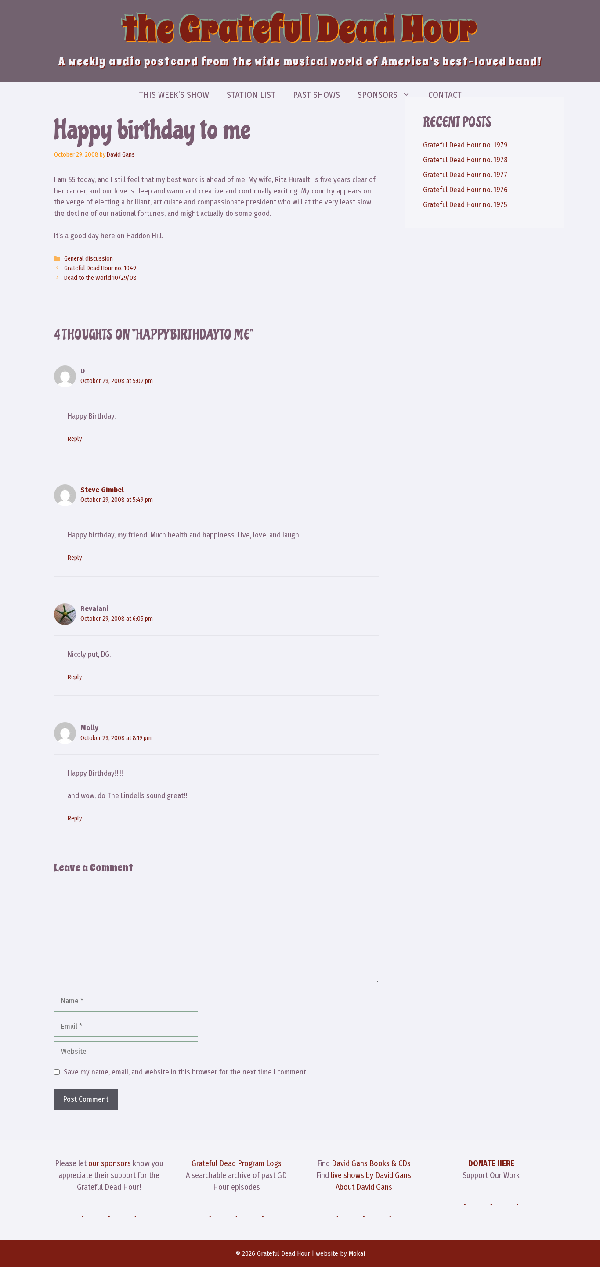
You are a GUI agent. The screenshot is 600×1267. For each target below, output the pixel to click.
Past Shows (316, 94)
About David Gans (364, 1187)
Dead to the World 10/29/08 (100, 278)
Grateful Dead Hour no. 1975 (465, 204)
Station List (251, 94)
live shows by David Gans (371, 1175)
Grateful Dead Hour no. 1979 (465, 145)
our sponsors (109, 1163)
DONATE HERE (491, 1163)
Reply (75, 439)
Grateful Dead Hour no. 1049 (100, 268)
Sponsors (378, 94)
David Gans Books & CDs (371, 1163)
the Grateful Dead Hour (300, 29)
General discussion (88, 258)
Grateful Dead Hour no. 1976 (465, 189)
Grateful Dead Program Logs (237, 1163)
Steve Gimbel (102, 489)
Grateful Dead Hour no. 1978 (465, 160)
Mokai (357, 1253)
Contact (445, 94)
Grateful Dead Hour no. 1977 (465, 174)
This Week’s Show (174, 94)
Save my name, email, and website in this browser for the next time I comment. (185, 1072)
